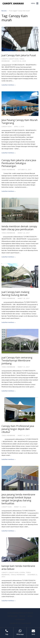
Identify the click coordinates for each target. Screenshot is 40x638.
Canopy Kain (13, 59)
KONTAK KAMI (20, 619)
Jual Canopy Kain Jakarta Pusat (19, 55)
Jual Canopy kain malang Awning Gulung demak (15, 293)
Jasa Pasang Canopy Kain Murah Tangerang (20, 121)
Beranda (4, 11)
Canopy (5, 59)
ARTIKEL (30, 616)
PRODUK (22, 616)
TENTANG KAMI (12, 616)
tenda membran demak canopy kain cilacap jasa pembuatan (19, 228)
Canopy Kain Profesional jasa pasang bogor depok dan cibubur (18, 429)
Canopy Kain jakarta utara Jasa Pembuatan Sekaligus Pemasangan (19, 163)
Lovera (22, 572)
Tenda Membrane (8, 169)
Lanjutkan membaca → (9, 85)
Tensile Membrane (18, 574)
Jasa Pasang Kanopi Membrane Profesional (20, 613)
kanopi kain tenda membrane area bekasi (18, 567)
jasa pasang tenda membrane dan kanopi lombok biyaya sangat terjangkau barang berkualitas (18, 499)
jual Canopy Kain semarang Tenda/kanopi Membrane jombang (17, 360)
